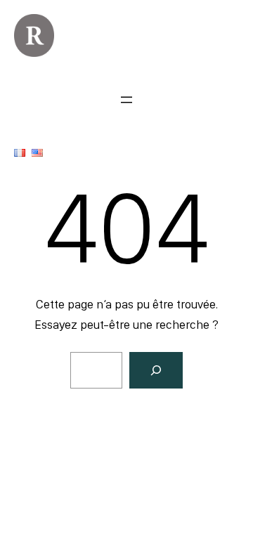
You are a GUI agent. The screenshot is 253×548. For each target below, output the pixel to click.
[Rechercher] (156, 370)
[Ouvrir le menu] (126, 99)
